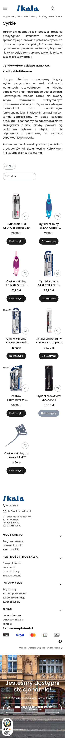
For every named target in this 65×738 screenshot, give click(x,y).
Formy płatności (12, 563)
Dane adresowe (12, 615)
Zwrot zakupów (11, 601)
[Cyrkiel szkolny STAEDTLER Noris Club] (48, 264)
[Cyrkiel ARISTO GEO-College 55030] (16, 207)
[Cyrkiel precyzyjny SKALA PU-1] (48, 379)
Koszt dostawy (11, 571)
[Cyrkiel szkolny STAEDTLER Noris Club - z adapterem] (16, 321)
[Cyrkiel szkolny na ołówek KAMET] (16, 436)
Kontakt (7, 623)
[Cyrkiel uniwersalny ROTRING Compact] (48, 321)
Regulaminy (9, 589)
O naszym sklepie (13, 619)
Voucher (8, 567)
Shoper (57, 647)
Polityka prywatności (14, 593)
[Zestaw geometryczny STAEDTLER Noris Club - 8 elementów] (16, 379)
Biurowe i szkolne (26, 16)
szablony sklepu (28, 647)
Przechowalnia (11, 549)
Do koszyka (16, 241)
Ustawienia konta (12, 545)
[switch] (7, 733)
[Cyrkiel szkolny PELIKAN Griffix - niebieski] (48, 207)
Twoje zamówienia (13, 541)
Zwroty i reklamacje (14, 597)
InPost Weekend (12, 575)
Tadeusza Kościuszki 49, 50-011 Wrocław (33, 708)
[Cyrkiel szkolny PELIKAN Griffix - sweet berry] (16, 264)
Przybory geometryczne (50, 16)
